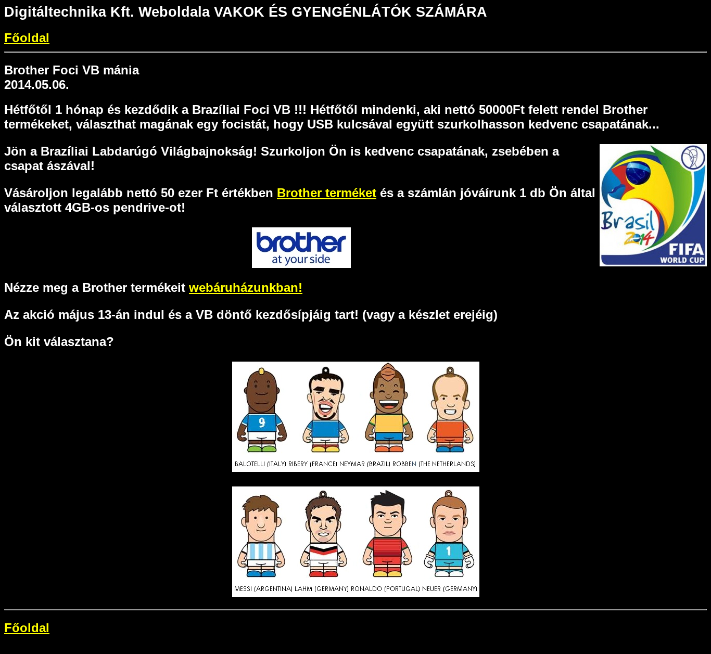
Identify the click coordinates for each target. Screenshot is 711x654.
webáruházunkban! (245, 287)
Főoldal (26, 38)
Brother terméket (326, 193)
